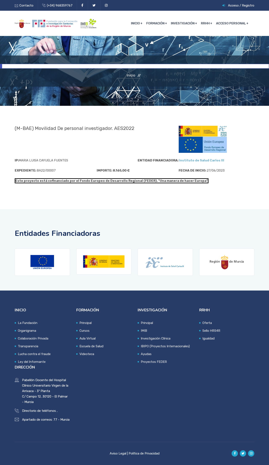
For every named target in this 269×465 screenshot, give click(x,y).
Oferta (207, 323)
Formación (155, 23)
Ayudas (146, 354)
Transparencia (28, 346)
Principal (85, 323)
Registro (248, 5)
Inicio (135, 23)
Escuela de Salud (91, 346)
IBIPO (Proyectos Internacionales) (165, 346)
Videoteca (86, 354)
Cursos (84, 331)
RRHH (205, 23)
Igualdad (208, 338)
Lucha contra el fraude (34, 354)
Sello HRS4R (211, 331)
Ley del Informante (32, 362)
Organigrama (27, 331)
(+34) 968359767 (60, 5)
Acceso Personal (231, 23)
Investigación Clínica (155, 338)
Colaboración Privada (33, 338)
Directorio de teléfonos (39, 411)
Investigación (183, 23)
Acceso (233, 5)
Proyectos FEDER (154, 362)
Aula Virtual (87, 338)
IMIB (144, 331)
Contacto (26, 5)
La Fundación (27, 323)
